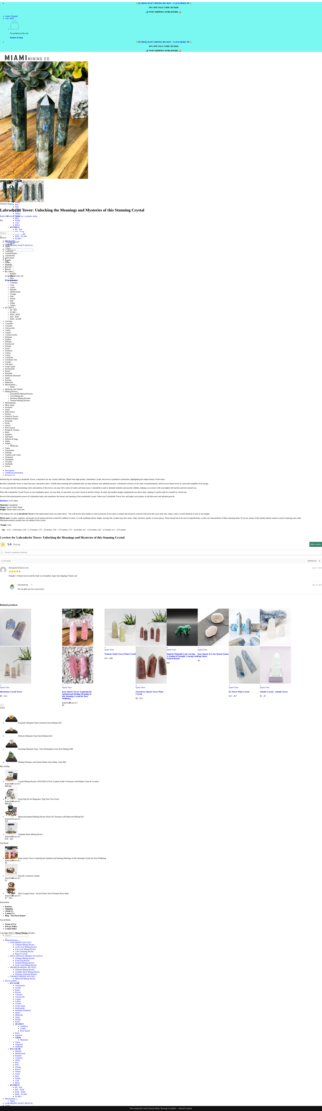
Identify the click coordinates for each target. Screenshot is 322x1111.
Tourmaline (9, 450)
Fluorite (8, 346)
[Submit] (6, 938)
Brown (13, 280)
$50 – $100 (19, 1090)
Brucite (18, 992)
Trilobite (8, 453)
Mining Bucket (11, 391)
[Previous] (1, 705)
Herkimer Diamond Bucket (26, 974)
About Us (9, 911)
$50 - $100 (14, 317)
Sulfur (7, 441)
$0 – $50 (18, 1087)
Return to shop (16, 37)
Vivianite (8, 462)
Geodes (8, 362)
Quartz (7, 425)
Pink (17, 207)
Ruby (7, 432)
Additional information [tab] (14, 473)
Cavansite (9, 323)
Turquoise (9, 457)
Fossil (7, 348)
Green (12, 287)
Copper (8, 332)
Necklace (8, 407)
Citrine (7, 330)
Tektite (7, 443)
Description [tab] (9, 470)
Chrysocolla (10, 328)
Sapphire (8, 434)
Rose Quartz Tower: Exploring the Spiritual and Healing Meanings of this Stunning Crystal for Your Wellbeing (77, 695)
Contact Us (10, 913)
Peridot (8, 414)
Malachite (9, 382)
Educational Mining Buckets (21, 394)
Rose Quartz (10, 428)
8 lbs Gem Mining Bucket (25, 949)
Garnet (7, 355)
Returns (8, 906)
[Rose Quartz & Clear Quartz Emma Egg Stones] (213, 645)
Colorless (13, 283)
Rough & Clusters (12, 430)
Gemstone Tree (11, 360)
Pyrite (7, 423)
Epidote (8, 339)
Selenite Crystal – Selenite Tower (274, 692)
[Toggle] (15, 308)
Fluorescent (9, 344)
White (12, 303)
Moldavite (14, 446)
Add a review (315, 544)
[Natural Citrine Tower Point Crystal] (120, 645)
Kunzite (8, 380)
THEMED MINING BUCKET (22, 976)
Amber (8, 249)
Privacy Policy (11, 926)
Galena (8, 353)
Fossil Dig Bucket (22, 960)
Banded (13, 274)
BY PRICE (9, 308)
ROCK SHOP (10, 981)
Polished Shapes (6, 204)
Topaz (7, 448)
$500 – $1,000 (21, 236)
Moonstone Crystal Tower (11, 692)
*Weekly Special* (12, 242)
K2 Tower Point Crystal (239, 692)
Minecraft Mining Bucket (25, 979)
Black (12, 276)
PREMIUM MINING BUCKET (23, 967)
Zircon (7, 466)
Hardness (4, 501)
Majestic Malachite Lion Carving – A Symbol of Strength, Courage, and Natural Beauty (182, 656)
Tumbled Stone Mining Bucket (27, 972)
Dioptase (8, 337)
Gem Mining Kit (16, 396)
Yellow (18, 214)
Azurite (8, 260)
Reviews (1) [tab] (10, 475)
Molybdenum (10, 403)
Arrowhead (9, 258)
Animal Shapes (11, 253)
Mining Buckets (11, 940)
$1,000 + (18, 238)
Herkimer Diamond (13, 376)
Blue (17, 218)
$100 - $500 (15, 314)
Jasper (7, 378)
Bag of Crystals (21, 954)
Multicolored (15, 292)
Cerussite (8, 326)
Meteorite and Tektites (14, 389)
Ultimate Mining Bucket (24, 945)
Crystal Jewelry (11, 335)
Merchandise (10, 385)
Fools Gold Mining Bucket (25, 965)
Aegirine (8, 244)
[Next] (3, 705)
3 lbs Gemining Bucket (24, 951)
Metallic (13, 289)
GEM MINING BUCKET (20, 942)
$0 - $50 (13, 310)
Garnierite (9, 357)
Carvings (8, 321)
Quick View (5, 687)
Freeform (8, 351)
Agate (7, 246)
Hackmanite (10, 369)
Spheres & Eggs (11, 439)
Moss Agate (9, 405)
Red (16, 204)
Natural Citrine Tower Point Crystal (120, 654)
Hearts (7, 371)
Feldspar (8, 342)
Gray (17, 223)
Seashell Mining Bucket (24, 963)
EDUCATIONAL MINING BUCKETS (26, 956)
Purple (17, 220)
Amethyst (9, 251)
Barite (17, 990)
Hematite (8, 373)
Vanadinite (9, 459)
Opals (7, 410)
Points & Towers (11, 416)
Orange (13, 294)
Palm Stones (10, 412)
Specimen (9, 437)
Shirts (12, 387)
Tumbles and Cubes (13, 455)
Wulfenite (9, 464)
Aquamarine (10, 255)
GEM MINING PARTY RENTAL (19, 245)
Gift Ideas (9, 364)
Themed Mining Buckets (20, 400)
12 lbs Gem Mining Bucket (26, 947)
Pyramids (8, 421)
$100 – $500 (20, 1092)
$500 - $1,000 (15, 319)
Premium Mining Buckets (20, 398)
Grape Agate (10, 366)
